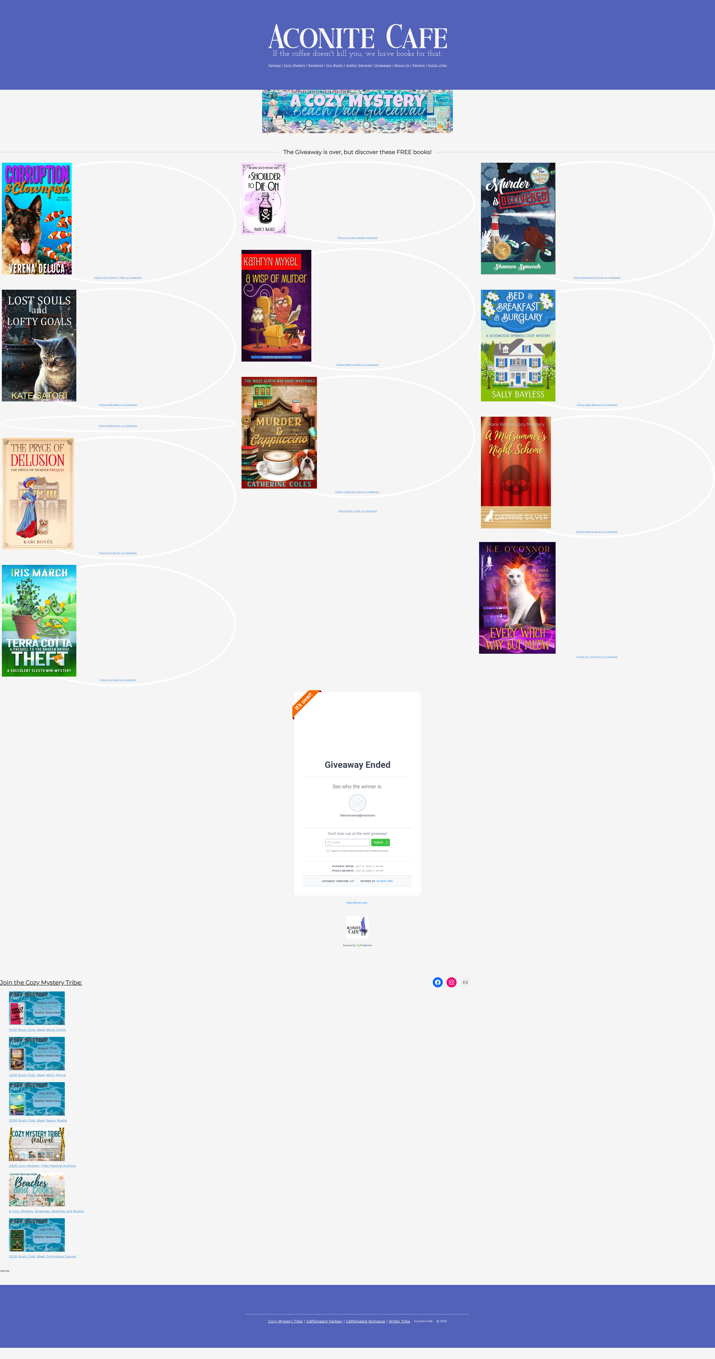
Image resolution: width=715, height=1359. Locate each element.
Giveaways (383, 65)
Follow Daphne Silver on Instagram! (597, 531)
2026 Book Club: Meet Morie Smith (37, 1030)
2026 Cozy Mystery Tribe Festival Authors (42, 1166)
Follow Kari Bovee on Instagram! (118, 552)
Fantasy (274, 65)
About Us (401, 65)
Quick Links (437, 65)
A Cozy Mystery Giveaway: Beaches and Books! (46, 1211)
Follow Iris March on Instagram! (118, 679)
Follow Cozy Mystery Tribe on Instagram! (118, 277)
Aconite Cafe (423, 1321)
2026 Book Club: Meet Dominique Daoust (42, 1256)
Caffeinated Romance (365, 1321)
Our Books (334, 65)
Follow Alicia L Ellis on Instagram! (357, 511)
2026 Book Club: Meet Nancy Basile (38, 1120)
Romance (315, 65)
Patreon (418, 65)
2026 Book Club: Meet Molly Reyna (37, 1075)
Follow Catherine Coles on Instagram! (357, 491)
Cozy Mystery (294, 65)
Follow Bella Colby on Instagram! (118, 425)
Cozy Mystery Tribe (285, 1321)
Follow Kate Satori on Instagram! (118, 404)
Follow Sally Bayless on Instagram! (597, 404)
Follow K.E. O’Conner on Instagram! (597, 656)
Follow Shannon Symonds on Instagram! (597, 277)
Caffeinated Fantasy (324, 1321)
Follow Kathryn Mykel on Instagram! (357, 364)
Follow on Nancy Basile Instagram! (357, 237)
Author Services (359, 65)
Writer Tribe (399, 1321)
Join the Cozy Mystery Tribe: (41, 982)
